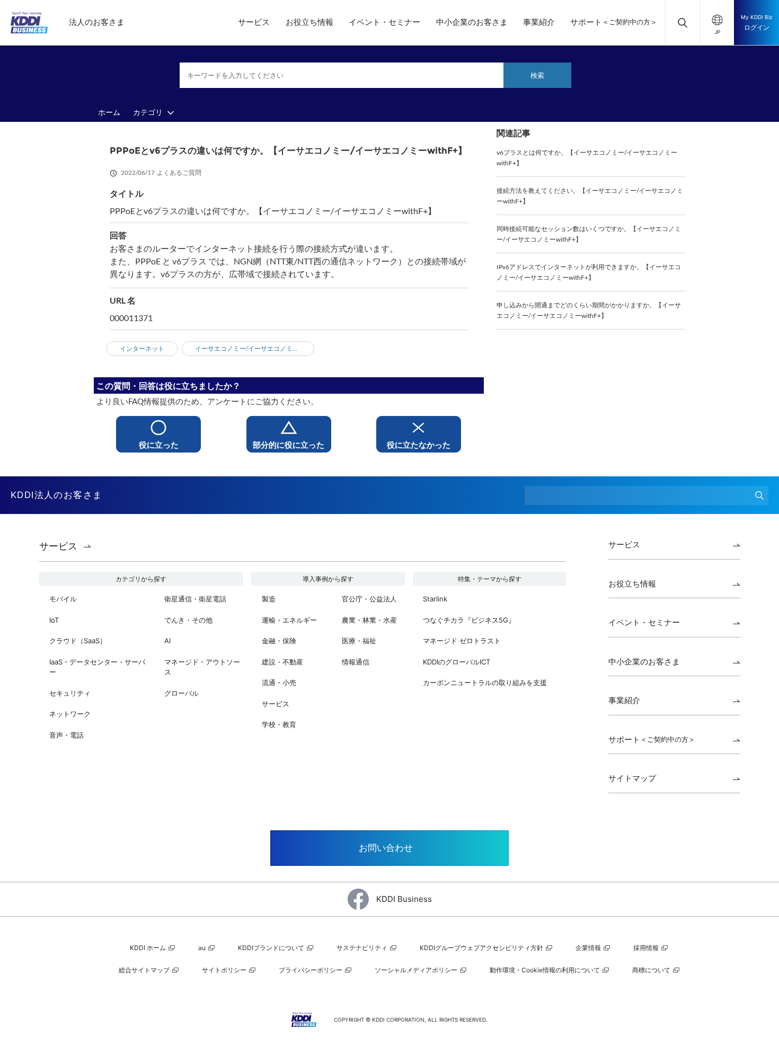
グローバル (181, 693)
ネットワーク (70, 714)
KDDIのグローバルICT (456, 662)
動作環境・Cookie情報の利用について (545, 970)
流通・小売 (279, 682)
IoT (54, 620)
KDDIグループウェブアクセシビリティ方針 (482, 948)
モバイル (63, 599)
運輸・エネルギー (289, 620)
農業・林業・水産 (369, 620)
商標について (652, 970)
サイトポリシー (225, 970)
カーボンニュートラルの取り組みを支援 (485, 682)
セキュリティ (70, 693)
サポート (613, 22)
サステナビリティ (363, 948)
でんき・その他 (188, 620)
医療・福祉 (359, 640)
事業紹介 (539, 22)
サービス (254, 22)
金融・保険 (279, 640)
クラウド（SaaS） (78, 640)
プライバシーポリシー (311, 970)
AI (167, 640)
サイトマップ (632, 778)
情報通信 (355, 662)
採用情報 (646, 948)
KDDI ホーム (148, 948)
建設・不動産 (282, 662)
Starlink (435, 599)
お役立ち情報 (309, 22)
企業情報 (589, 948)
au (202, 948)
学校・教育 (279, 724)
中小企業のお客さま (472, 22)
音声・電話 (66, 735)
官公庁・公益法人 (369, 599)
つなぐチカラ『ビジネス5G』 (469, 620)
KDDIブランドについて (272, 948)
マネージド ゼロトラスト (462, 640)
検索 (537, 75)
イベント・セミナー (384, 22)
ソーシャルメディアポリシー (417, 970)
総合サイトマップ (145, 970)
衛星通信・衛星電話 (195, 599)
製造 (269, 599)
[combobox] (375, 75)
